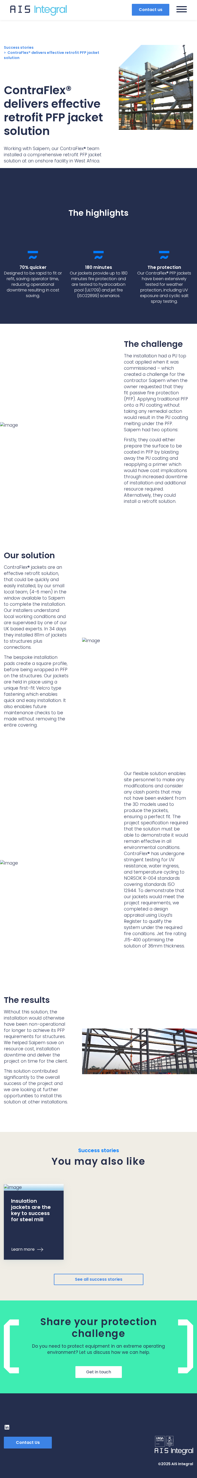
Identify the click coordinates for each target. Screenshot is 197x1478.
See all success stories (98, 1279)
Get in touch (98, 1372)
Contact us (150, 10)
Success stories (19, 47)
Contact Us (28, 1442)
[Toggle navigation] (182, 10)
